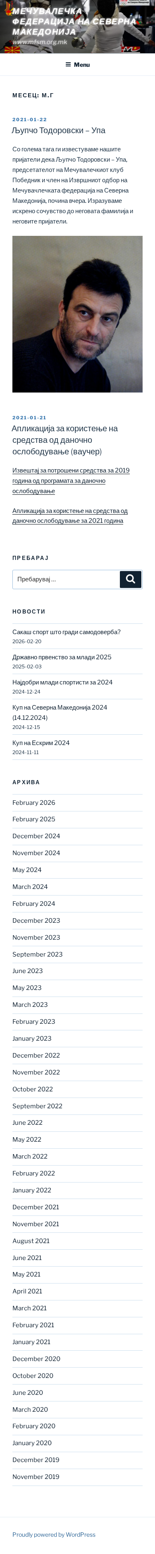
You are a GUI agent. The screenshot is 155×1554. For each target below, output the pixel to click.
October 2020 (32, 1376)
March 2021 (29, 1308)
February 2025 (33, 819)
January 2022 (31, 1190)
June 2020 (27, 1392)
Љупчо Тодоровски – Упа (58, 130)
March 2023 (30, 1005)
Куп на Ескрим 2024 (41, 743)
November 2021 (35, 1224)
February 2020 (33, 1426)
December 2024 (36, 836)
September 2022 (37, 1106)
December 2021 (35, 1207)
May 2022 (26, 1139)
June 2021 (27, 1258)
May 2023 (27, 988)
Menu (82, 64)
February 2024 (33, 903)
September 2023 (37, 954)
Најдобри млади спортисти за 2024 (62, 682)
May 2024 (27, 870)
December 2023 (36, 920)
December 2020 (36, 1359)
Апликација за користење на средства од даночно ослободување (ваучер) (65, 439)
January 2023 (32, 1038)
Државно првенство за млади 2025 (62, 657)
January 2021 (31, 1342)
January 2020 (32, 1443)
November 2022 (36, 1072)
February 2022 (33, 1173)
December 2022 (36, 1055)
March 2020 (30, 1409)
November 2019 (36, 1477)
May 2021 (26, 1274)
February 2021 (33, 1325)
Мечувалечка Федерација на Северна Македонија (74, 21)
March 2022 (30, 1156)
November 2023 (36, 937)
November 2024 (36, 853)
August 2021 (31, 1241)
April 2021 (27, 1291)
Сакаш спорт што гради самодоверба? (66, 632)
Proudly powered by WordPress (53, 1534)
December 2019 (36, 1460)
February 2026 (33, 802)
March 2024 (30, 887)
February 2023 (33, 1021)
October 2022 (32, 1089)
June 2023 (27, 971)
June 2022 (27, 1122)
